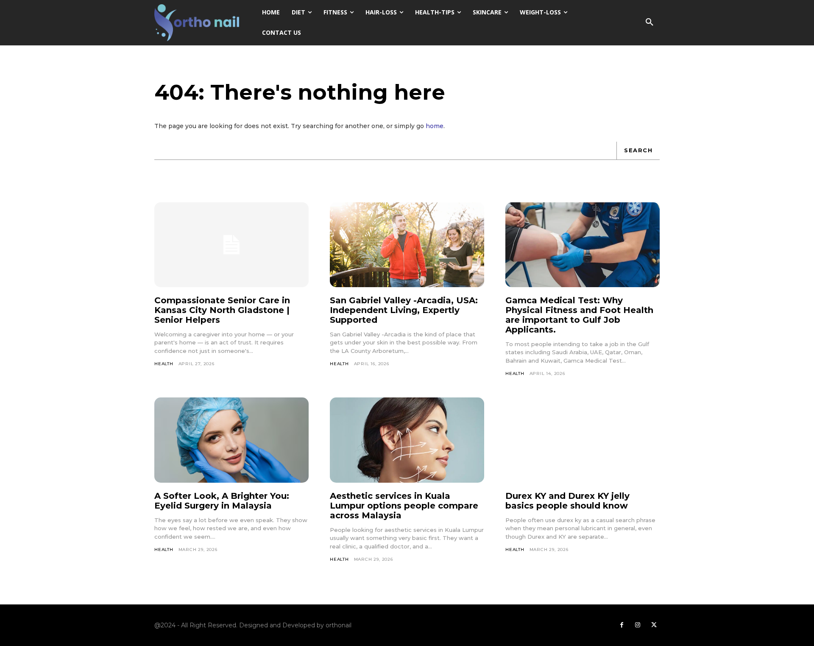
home (434, 126)
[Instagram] (638, 625)
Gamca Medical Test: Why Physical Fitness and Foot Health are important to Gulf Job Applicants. (579, 315)
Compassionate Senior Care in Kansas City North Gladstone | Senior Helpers (222, 310)
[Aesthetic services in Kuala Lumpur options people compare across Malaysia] (407, 439)
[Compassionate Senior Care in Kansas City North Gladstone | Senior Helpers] (231, 244)
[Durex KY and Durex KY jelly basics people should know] (582, 439)
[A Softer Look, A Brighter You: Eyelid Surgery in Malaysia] (231, 439)
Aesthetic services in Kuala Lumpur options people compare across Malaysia (404, 505)
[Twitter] (654, 625)
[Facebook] (621, 625)
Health (163, 363)
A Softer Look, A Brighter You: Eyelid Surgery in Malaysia (221, 501)
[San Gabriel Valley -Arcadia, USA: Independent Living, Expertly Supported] (407, 244)
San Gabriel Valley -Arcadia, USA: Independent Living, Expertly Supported (404, 310)
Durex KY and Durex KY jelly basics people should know (567, 501)
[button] (649, 22)
